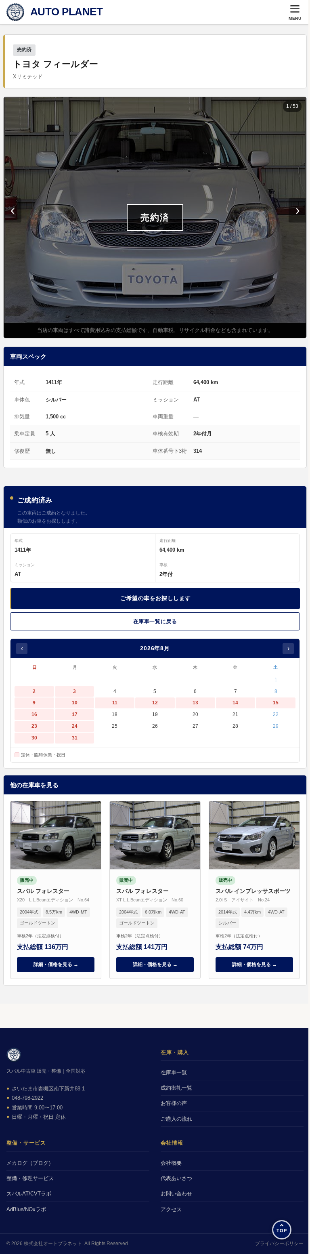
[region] (155, 217)
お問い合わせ (176, 1194)
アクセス (171, 1209)
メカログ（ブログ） (30, 1163)
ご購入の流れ (176, 1119)
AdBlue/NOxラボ (26, 1209)
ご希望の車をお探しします (155, 598)
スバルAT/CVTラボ (28, 1194)
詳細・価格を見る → (56, 964)
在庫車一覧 (174, 1072)
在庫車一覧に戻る (155, 621)
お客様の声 (174, 1103)
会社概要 (171, 1163)
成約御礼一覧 (176, 1088)
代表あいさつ (176, 1178)
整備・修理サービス (30, 1178)
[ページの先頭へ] (281, 1229)
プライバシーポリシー (279, 1243)
